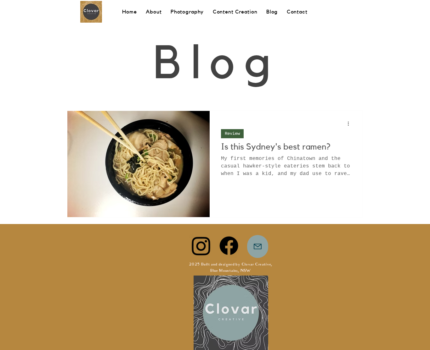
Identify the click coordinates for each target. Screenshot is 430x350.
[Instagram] (201, 245)
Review (232, 133)
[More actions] (350, 124)
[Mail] (257, 246)
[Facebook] (229, 245)
